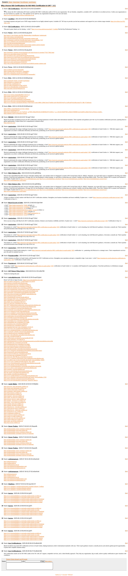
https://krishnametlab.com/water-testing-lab (15, 430)
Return (10, 2)
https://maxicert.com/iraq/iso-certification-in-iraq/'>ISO (108, 197)
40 (2, 531)
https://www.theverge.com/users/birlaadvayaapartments (19, 101)
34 (2, 459)
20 (2, 202)
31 (2, 426)
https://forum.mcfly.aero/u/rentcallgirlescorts (16, 352)
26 (2, 255)
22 (2, 224)
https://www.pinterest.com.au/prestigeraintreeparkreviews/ (20, 41)
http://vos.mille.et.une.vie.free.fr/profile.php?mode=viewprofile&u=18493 (24, 360)
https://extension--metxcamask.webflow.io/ (15, 391)
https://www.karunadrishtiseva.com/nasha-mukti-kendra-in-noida (21, 497)
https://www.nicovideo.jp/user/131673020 (15, 54)
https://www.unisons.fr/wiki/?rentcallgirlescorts (17, 311)
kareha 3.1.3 (58, 574)
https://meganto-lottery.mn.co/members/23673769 (17, 299)
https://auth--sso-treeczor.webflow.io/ (14, 397)
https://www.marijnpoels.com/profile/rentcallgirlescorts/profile (21, 314)
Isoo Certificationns (15, 543)
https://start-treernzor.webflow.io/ (13, 394)
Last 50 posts (32, 2)
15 (2, 157)
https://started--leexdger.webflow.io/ (13, 405)
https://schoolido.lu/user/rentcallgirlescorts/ (15, 317)
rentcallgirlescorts (14, 277)
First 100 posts (24, 2)
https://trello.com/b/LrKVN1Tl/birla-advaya (16, 96)
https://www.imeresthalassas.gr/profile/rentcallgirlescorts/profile (21, 319)
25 (2, 248)
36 (2, 484)
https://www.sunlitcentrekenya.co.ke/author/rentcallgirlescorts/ (21, 375)
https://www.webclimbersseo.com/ (29, 179)
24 (2, 240)
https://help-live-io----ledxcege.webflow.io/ (15, 410)
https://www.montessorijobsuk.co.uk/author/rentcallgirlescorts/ (21, 330)
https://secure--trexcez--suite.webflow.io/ (15, 399)
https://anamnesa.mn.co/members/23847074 (16, 324)
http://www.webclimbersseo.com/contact (15, 180)
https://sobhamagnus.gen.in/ (11, 464)
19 (2, 195)
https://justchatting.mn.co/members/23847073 (16, 320)
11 (2, 126)
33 (2, 448)
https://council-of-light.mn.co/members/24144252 (17, 353)
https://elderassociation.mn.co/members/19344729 (17, 286)
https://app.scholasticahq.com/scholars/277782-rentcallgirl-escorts (22, 289)
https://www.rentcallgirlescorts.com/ (33, 280)
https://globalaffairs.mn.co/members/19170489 (16, 322)
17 (2, 173)
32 (2, 437)
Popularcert (12, 263)
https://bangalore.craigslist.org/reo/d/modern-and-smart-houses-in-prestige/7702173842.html (29, 52)
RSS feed (70, 574)
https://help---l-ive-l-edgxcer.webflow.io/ (15, 402)
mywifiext (11, 19)
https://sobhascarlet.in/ (10, 463)
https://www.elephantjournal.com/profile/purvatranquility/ (19, 74)
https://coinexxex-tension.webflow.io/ (14, 415)
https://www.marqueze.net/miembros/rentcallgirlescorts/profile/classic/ (23, 350)
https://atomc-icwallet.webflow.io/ (13, 416)
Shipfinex (11, 484)
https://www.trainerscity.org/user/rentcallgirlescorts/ (18, 308)
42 (2, 551)
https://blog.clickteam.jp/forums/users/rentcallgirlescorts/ (19, 379)
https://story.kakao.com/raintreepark (13, 37)
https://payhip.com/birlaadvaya (12, 84)
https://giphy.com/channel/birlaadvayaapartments (17, 99)
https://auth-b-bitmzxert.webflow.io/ (13, 419)
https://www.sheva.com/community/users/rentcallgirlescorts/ (20, 368)
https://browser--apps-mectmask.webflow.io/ (16, 386)
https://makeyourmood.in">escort (18, 214)
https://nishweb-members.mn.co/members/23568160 (18, 288)
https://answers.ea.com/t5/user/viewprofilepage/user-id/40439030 (21, 57)
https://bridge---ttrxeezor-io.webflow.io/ (14, 400)
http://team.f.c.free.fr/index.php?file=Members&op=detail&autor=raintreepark (25, 35)
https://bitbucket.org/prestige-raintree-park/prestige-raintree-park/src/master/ (24, 45)
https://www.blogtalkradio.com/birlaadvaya (16, 87)
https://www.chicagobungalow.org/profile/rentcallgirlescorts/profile (22, 363)
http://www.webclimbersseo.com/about (50, 179)
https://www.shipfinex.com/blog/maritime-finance (17, 489)
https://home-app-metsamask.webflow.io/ (15, 388)
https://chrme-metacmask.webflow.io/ (14, 389)
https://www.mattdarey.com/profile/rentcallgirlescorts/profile (20, 313)
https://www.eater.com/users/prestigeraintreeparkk (17, 46)
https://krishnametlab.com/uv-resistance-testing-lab (17, 429)
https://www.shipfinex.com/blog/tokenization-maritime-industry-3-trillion (24, 486)
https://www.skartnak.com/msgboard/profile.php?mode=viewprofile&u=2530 (25, 377)
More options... (49, 561)
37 (2, 493)
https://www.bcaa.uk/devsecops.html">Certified (45, 29)
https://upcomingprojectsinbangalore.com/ (15, 466)
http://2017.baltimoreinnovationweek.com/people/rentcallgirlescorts (22, 305)
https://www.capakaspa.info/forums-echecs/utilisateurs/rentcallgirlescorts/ (24, 358)
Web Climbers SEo (14, 173)
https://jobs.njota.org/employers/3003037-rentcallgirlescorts (20, 294)
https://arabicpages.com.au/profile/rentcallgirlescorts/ (18, 316)
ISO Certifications (14, 26)
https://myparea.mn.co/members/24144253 (15, 355)
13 (2, 142)
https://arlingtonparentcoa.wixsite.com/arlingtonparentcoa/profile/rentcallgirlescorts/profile (28, 341)
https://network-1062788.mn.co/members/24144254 (18, 357)
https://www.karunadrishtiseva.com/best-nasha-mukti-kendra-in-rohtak (23, 502)
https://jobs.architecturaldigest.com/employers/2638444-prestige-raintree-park (25, 63)
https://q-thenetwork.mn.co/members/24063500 (17, 333)
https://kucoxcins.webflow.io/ (12, 422)
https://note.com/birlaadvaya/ (12, 110)
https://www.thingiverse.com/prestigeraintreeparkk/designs (20, 59)
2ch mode (64, 574)
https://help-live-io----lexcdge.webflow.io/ (15, 407)
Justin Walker (12, 384)
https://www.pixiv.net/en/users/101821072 (15, 62)
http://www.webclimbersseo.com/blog (72, 179)
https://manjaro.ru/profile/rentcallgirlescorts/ (16, 283)
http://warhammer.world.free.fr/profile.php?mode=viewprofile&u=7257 (23, 40)
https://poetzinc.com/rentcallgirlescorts (14, 369)
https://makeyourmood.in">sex (17, 208)
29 (2, 277)
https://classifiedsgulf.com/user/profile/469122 (16, 297)
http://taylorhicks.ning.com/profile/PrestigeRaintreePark (19, 55)
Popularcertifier (13, 255)
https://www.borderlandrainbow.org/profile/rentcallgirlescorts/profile (22, 366)
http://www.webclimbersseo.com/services (95, 179)
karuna (10, 493)
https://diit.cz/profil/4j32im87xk (12, 336)
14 (2, 150)
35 (2, 471)
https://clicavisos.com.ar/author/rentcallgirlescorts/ (17, 328)
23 (2, 232)
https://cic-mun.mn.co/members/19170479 (15, 303)
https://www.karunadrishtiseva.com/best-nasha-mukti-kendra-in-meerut (23, 500)
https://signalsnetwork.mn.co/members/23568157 (17, 284)
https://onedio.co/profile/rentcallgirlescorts (15, 374)
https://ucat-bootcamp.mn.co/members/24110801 (17, 346)
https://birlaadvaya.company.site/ (13, 82)
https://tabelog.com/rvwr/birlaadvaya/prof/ (15, 113)
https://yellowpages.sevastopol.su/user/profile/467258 (18, 338)
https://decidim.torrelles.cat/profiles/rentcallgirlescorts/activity (20, 349)
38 (2, 506)
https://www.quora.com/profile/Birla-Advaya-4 (17, 94)
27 (2, 263)
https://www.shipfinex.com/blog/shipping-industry (17, 488)
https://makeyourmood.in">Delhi (18, 205)
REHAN (10, 117)
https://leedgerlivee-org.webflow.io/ (13, 411)
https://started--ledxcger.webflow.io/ (13, 404)
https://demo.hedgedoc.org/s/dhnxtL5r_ (14, 339)
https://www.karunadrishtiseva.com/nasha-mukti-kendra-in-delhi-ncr (22, 496)
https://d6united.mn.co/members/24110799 (15, 342)
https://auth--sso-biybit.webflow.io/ (13, 421)
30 (2, 384)
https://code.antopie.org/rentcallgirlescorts (15, 364)
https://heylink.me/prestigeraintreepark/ (14, 43)
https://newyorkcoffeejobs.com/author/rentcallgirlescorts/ (19, 335)
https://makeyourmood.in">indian (18, 211)
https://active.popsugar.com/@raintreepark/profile (17, 60)
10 (2, 117)
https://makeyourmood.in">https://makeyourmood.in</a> (24, 213)
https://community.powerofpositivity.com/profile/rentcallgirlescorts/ (22, 309)
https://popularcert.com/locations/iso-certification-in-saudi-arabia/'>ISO (34, 266)
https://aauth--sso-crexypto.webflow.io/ (14, 418)
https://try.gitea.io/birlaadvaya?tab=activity (15, 85)
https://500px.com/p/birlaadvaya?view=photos (16, 108)
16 (2, 165)
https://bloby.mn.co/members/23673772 (15, 302)
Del (126, 8)
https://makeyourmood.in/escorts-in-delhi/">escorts (23, 210)
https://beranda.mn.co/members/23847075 (15, 325)
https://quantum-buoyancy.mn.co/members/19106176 (18, 327)
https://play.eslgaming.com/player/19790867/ (16, 73)
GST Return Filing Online (16, 271)
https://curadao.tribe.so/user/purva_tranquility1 (16, 71)
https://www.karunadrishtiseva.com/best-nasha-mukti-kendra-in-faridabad (24, 499)
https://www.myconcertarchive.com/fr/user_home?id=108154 (21, 380)
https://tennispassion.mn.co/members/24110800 (17, 344)
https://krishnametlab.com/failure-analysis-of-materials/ (19, 433)
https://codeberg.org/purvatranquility (14, 69)
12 (2, 134)
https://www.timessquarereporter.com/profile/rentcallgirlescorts (21, 291)
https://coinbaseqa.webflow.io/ (12, 413)
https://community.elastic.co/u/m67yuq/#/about (16, 80)
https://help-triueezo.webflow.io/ (13, 393)
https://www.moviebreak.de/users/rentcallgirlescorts (18, 371)
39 (2, 518)
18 (2, 184)
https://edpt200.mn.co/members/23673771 (15, 300)
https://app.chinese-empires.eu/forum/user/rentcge (17, 347)
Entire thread (16, 2)
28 (2, 271)
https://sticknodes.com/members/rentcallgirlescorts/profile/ (19, 292)
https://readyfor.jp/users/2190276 (13, 295)
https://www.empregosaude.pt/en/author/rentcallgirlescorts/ (20, 306)
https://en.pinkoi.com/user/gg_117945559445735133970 (19, 281)
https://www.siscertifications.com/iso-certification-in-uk (19, 15)
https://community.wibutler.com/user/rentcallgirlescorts (19, 331)
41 (2, 543)
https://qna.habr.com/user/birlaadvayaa (14, 88)
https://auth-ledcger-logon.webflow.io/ (14, 408)
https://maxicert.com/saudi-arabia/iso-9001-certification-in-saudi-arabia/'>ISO (70, 129)
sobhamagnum (13, 459)
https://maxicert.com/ (9, 123)
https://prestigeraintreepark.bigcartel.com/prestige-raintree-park (21, 38)
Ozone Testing (13, 426)
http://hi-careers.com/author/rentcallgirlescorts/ (16, 372)
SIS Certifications (14, 8)
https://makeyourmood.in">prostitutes (19, 207)
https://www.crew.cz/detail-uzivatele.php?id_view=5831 (19, 361)
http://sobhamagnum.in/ (10, 461)
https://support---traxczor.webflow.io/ (14, 396)
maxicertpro (12, 126)
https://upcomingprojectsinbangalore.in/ (14, 468)
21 (2, 218)
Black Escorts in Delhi (15, 202)
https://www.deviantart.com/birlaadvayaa (15, 98)
